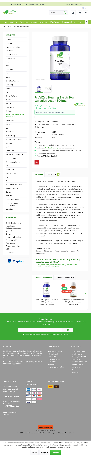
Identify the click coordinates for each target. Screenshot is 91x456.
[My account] (73, 12)
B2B (7, 181)
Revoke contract (45, 427)
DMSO (8, 77)
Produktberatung (55, 351)
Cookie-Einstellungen (13, 223)
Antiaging (9, 85)
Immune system (12, 158)
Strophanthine (11, 39)
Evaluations (53, 174)
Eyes (7, 92)
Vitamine (9, 43)
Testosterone (10, 58)
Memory (9, 143)
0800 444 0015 (12, 396)
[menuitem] (85, 12)
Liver (7, 166)
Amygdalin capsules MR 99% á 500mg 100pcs (46, 301)
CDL (7, 73)
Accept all (44, 452)
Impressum (10, 252)
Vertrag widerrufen (13, 246)
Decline (34, 452)
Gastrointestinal (12, 173)
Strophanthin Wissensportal (48, 433)
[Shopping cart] (85, 12)
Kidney (8, 192)
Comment (40, 127)
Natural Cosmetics (12, 188)
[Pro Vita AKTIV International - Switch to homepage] (19, 12)
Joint (7, 147)
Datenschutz (10, 243)
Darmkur (9, 88)
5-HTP (8, 62)
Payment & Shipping (13, 237)
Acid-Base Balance (12, 199)
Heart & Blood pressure (14, 154)
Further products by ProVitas (48, 267)
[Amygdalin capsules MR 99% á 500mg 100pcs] (47, 289)
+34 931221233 (11, 405)
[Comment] (54, 103)
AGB (7, 249)
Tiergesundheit (11, 55)
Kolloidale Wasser (12, 81)
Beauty (8, 100)
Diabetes (9, 124)
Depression (10, 120)
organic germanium (13, 47)
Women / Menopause (14, 139)
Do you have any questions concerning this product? (56, 124)
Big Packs (9, 111)
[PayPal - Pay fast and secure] (16, 261)
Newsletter (76, 359)
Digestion (9, 209)
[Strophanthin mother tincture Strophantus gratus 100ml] (73, 289)
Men (7, 177)
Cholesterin (10, 107)
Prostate (9, 196)
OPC (7, 66)
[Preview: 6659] (39, 89)
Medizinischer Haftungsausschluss (13, 227)
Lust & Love (10, 169)
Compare (40, 121)
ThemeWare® (69, 433)
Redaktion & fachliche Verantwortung (54, 356)
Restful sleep (10, 136)
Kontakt (8, 234)
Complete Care (11, 96)
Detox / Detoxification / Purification (15, 116)
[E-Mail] (37, 162)
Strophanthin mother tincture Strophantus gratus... (73, 301)
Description (38, 174)
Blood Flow (10, 132)
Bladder (9, 103)
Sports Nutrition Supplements (12, 204)
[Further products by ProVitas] (79, 104)
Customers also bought (43, 277)
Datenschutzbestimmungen (36, 334)
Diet (7, 128)
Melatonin (9, 51)
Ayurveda (9, 70)
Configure (55, 452)
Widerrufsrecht (11, 240)
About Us (9, 231)
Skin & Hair (10, 151)
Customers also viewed (65, 277)
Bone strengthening (13, 162)
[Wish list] (80, 12)
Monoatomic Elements (14, 184)
